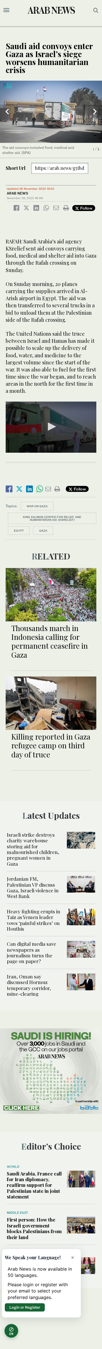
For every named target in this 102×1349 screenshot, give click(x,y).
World (13, 1167)
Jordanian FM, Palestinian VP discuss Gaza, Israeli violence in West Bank (33, 887)
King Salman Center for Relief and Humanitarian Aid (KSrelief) (52, 518)
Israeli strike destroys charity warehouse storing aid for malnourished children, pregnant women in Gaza (33, 849)
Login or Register (24, 1307)
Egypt (19, 530)
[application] (51, 427)
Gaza (43, 530)
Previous (7, 112)
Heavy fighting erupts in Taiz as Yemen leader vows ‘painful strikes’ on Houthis (33, 920)
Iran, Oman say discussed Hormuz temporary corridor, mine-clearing (29, 985)
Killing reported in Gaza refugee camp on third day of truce (50, 745)
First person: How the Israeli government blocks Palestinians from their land (34, 1228)
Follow (85, 208)
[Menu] (6, 10)
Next (95, 112)
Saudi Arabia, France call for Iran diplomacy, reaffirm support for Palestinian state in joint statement (34, 1185)
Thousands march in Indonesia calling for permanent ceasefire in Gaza (49, 641)
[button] (51, 426)
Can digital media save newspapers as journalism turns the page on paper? (31, 952)
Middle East (17, 1213)
